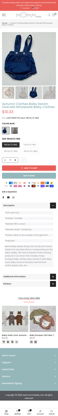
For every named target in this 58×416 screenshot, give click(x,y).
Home (4, 23)
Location (26, 8)
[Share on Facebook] (3, 197)
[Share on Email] (8, 197)
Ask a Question (9, 191)
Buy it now (29, 175)
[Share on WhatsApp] (13, 197)
